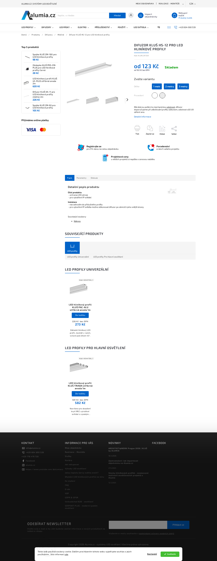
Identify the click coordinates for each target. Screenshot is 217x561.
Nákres (77, 221)
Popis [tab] (69, 178)
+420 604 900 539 (35, 452)
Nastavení (152, 554)
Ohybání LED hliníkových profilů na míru (84, 477)
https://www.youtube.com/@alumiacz (44, 469)
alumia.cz (30, 465)
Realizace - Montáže (169, 3)
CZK (191, 4)
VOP (67, 493)
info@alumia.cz (33, 448)
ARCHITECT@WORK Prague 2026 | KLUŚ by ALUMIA (127, 449)
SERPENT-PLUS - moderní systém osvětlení (81, 507)
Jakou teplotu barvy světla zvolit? (81, 472)
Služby (68, 456)
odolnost (171, 107)
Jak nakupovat (72, 464)
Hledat (117, 15)
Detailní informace (142, 116)
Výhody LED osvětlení (75, 468)
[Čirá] (162, 95)
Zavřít (186, 139)
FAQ (67, 485)
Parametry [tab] (82, 178)
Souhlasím (171, 554)
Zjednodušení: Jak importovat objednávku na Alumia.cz (123, 462)
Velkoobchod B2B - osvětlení (79, 501)
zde (66, 554)
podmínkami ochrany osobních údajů (156, 533)
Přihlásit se (178, 525)
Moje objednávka (145, 3)
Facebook (30, 461)
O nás (67, 489)
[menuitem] (30, 27)
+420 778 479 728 (30, 456)
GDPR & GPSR (71, 497)
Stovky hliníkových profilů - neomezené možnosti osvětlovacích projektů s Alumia (128, 475)
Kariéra (68, 460)
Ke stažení (70, 481)
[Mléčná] (155, 95)
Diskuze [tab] (94, 178)
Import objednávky (151, 15)
